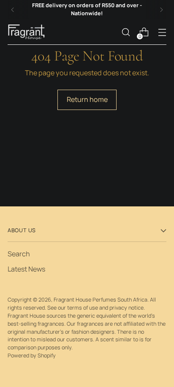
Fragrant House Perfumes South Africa (100, 299)
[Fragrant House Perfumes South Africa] (27, 32)
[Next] (161, 9)
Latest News (26, 269)
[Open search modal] (125, 32)
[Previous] (12, 9)
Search (19, 253)
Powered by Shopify (32, 355)
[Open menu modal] (162, 32)
